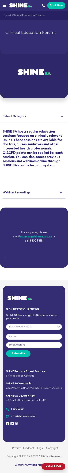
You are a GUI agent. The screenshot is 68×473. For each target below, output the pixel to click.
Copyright (52, 448)
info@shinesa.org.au (23, 416)
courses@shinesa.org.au (36, 236)
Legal (40, 448)
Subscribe (18, 353)
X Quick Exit (53, 466)
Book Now (56, 5)
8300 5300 (17, 409)
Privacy (16, 448)
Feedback (29, 448)
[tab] (34, 192)
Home (6, 15)
